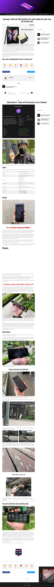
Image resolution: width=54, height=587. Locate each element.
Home (7, 14)
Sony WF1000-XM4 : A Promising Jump (24, 93)
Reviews (29, 14)
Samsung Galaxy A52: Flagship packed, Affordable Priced (48, 581)
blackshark (11, 568)
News (6, 85)
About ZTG (45, 14)
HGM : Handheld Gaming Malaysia (14, 14)
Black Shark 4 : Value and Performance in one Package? (12, 93)
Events (22, 14)
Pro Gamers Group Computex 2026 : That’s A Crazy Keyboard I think (45, 42)
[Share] (6, 72)
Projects (35, 14)
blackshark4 (15, 568)
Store (32, 14)
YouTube (25, 14)
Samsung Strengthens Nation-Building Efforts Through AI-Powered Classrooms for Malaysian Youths (45, 38)
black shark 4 (6, 568)
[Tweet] (31, 72)
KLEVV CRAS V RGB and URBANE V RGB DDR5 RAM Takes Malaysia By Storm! (11, 87)
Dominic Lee (11, 77)
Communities (41, 14)
